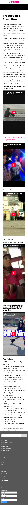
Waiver (3, 478)
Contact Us (4, 471)
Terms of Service (5, 474)
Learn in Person (5, 445)
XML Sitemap (4, 480)
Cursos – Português (6, 450)
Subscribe (4, 502)
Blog (2, 460)
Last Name (4, 494)
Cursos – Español (6, 448)
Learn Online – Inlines (7, 441)
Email (2, 498)
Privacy (3, 476)
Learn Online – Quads (7, 443)
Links (2, 464)
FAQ (2, 462)
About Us (3, 458)
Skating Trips (4, 446)
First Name (4, 490)
